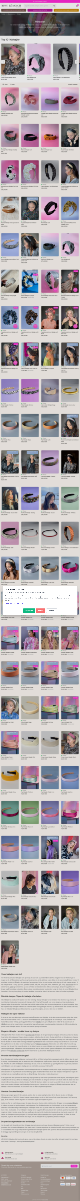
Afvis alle (40, 610)
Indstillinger (51, 610)
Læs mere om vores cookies (14, 603)
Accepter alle (29, 610)
